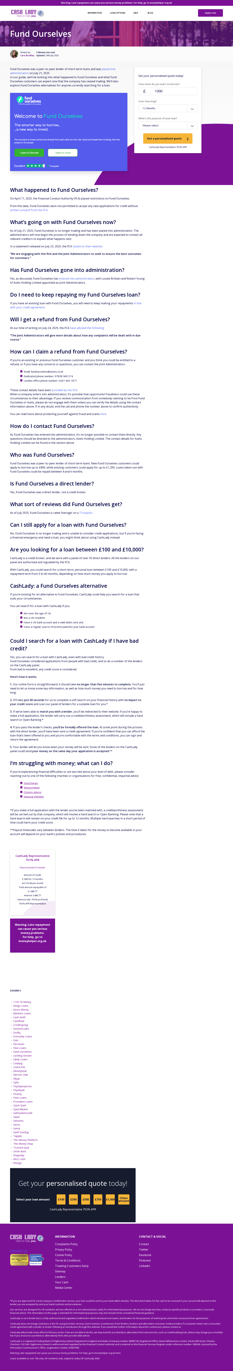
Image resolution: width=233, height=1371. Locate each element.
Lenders (60, 1277)
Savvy (16, 1124)
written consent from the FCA (29, 210)
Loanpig (18, 1063)
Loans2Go (19, 1067)
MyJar (16, 1078)
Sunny (16, 1128)
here (103, 414)
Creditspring (20, 1025)
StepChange (31, 783)
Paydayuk (19, 1090)
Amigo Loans (20, 1005)
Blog (150, 12)
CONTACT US (18, 1251)
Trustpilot (85, 513)
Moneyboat (20, 1071)
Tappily (17, 1136)
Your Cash (61, 1282)
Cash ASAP (19, 1017)
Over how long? (147, 101)
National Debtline (34, 796)
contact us (175, 1326)
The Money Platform (25, 1140)
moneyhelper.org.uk (161, 2)
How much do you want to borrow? (159, 84)
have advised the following (87, 328)
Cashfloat (18, 1021)
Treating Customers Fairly (72, 1266)
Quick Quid (19, 1105)
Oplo (16, 1082)
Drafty (17, 1032)
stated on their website (87, 246)
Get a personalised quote (164, 138)
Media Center (63, 1288)
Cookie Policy (63, 1255)
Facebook (145, 1255)
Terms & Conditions (68, 1260)
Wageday (18, 1155)
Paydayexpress (22, 1086)
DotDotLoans (21, 1028)
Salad (16, 1117)
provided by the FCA (64, 390)
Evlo (15, 1040)
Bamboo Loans (22, 1013)
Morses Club (20, 1074)
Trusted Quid (21, 1147)
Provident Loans (23, 1101)
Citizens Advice (32, 792)
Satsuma (18, 1120)
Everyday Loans (22, 1036)
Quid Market (20, 1109)
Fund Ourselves (22, 1051)
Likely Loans (20, 1059)
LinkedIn (144, 1266)
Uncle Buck (19, 1151)
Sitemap (60, 1271)
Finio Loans (19, 1048)
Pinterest (145, 1260)
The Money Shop (23, 1143)
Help (136, 12)
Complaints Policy (66, 1244)
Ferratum (18, 1044)
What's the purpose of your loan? (157, 118)
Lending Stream (22, 1055)
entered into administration (76, 278)
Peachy (17, 1094)
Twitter (143, 1249)
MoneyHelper (32, 787)
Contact (144, 1244)
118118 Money (22, 1002)
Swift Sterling (21, 1132)
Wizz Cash (19, 1159)
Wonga (17, 1163)
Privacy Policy (63, 1249)
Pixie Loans (20, 1097)
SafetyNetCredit (22, 1113)
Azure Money (21, 1009)
